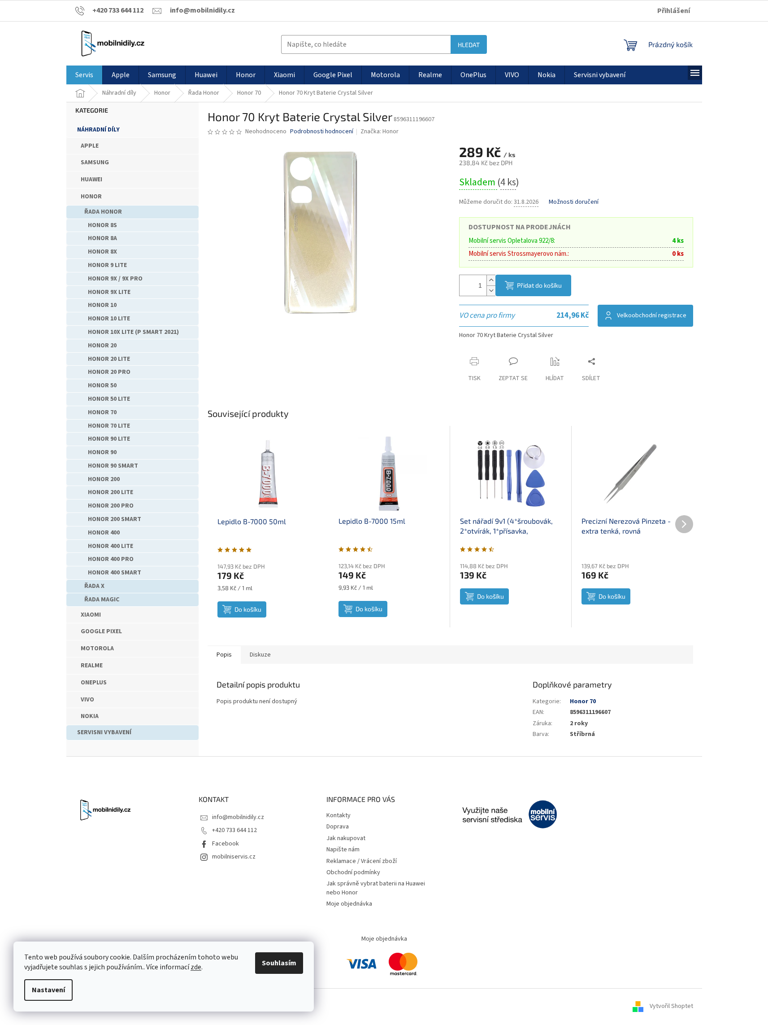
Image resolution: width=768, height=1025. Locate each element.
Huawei (91, 179)
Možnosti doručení (574, 202)
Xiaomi (91, 614)
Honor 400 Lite (110, 546)
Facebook (225, 843)
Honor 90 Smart (113, 465)
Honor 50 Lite (109, 398)
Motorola (97, 648)
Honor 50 (102, 385)
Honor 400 (104, 532)
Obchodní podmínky (353, 872)
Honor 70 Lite (109, 425)
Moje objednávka (349, 903)
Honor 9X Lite (109, 292)
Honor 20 (102, 345)
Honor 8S (102, 225)
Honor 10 (102, 305)
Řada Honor (103, 211)
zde (196, 967)
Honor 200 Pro (111, 505)
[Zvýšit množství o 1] (490, 280)
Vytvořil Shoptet (671, 1006)
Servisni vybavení (104, 732)
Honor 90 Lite (109, 438)
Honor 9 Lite (107, 265)
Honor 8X (102, 251)
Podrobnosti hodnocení (321, 131)
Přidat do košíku (539, 285)
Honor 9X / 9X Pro (115, 278)
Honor (91, 196)
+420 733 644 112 (234, 830)
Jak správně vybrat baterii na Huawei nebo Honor (375, 888)
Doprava (337, 826)
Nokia (90, 716)
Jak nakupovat (345, 838)
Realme (92, 665)
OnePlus (94, 682)
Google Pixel (101, 631)
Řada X (94, 586)
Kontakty (338, 815)
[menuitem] (84, 75)
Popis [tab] (224, 654)
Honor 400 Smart (114, 572)
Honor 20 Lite (109, 359)
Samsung (95, 162)
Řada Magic (101, 599)
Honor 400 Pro (111, 559)
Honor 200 (104, 479)
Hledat (469, 44)
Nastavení (48, 990)
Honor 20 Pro (109, 372)
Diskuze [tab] (260, 654)
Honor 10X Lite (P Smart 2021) (133, 332)
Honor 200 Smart (114, 519)
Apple (90, 145)
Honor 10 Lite (109, 318)
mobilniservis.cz (234, 856)
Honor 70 (102, 412)
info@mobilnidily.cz (238, 817)
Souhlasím (279, 963)
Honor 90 (102, 452)
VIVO (87, 699)
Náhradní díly (98, 129)
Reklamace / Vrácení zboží (361, 861)
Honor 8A (102, 238)
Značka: (379, 131)
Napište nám (343, 849)
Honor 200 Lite (110, 492)
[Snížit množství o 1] (490, 290)
